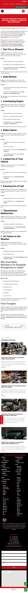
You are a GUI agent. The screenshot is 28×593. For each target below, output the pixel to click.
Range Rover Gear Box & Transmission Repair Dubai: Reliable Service (12, 442)
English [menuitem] (14, 589)
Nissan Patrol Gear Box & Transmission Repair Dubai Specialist (12, 358)
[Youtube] (2, 421)
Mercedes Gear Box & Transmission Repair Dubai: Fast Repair (13, 386)
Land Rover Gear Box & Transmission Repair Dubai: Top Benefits (12, 414)
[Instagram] (2, 419)
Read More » (3, 367)
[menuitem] (24, 1)
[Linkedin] (2, 423)
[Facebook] (2, 416)
